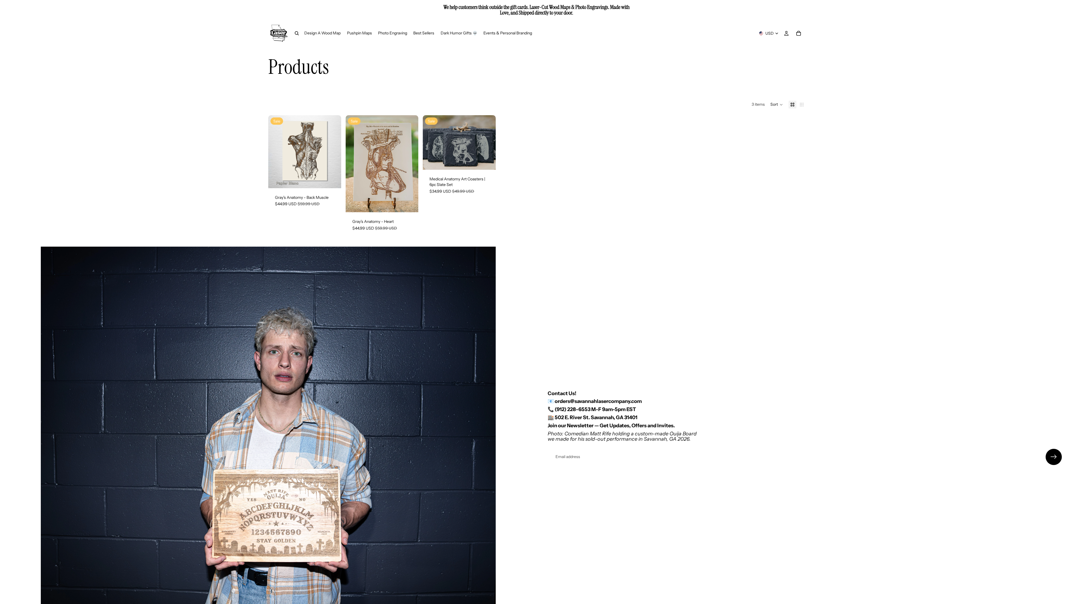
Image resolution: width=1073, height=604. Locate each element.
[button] (776, 104)
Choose (337, 179)
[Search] (297, 33)
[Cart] (798, 33)
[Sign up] (1054, 457)
